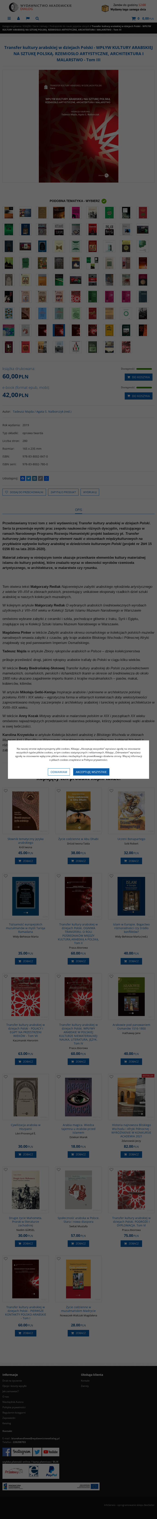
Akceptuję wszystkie (91, 772)
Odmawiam (58, 772)
